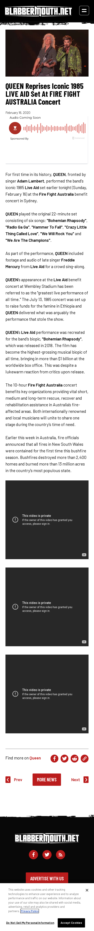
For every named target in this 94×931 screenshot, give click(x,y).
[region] (47, 907)
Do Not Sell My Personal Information (30, 922)
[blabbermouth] (38, 15)
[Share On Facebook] (54, 759)
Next (75, 779)
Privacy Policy (29, 911)
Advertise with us (47, 878)
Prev (18, 779)
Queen (35, 757)
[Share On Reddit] (74, 759)
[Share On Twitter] (64, 759)
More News (47, 779)
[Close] (87, 890)
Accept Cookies (71, 922)
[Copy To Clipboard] (85, 759)
